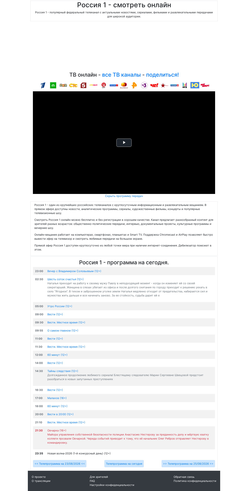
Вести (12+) (55, 314)
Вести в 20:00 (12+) (60, 414)
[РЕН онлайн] (134, 85)
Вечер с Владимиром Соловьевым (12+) (74, 271)
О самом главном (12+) (62, 330)
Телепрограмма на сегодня (124, 463)
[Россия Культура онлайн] (113, 85)
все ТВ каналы (121, 74)
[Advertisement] (124, 47)
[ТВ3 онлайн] (144, 85)
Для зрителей (99, 477)
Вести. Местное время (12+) (66, 322)
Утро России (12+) (59, 306)
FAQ (92, 481)
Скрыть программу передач (124, 196)
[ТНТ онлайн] (63, 85)
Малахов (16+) (57, 398)
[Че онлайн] (154, 85)
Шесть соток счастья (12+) (65, 279)
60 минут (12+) (57, 354)
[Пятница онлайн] (205, 85)
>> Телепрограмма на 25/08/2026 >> (188, 463)
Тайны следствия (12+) (62, 371)
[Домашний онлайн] (124, 85)
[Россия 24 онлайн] (174, 85)
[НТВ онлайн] (53, 85)
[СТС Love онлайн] (93, 85)
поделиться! (162, 74)
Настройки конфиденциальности (112, 485)
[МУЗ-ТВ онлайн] (184, 85)
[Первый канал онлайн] (43, 85)
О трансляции (41, 481)
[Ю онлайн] (194, 85)
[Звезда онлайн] (164, 85)
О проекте (39, 477)
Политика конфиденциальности (195, 481)
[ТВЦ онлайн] (103, 85)
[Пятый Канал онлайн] (83, 85)
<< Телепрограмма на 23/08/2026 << (60, 463)
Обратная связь (184, 477)
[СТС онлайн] (73, 85)
